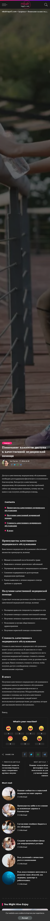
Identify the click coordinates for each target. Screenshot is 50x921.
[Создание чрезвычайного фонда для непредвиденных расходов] (8, 844)
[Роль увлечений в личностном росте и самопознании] (8, 860)
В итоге (10, 531)
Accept (25, 918)
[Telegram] (20, 465)
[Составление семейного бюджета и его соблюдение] (8, 827)
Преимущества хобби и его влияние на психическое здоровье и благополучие (32, 808)
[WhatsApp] (17, 465)
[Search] (45, 5)
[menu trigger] (5, 5)
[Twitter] (14, 465)
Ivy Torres (14, 461)
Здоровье (7, 443)
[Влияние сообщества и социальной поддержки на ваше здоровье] (8, 793)
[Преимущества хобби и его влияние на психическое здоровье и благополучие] (8, 810)
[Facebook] (11, 465)
